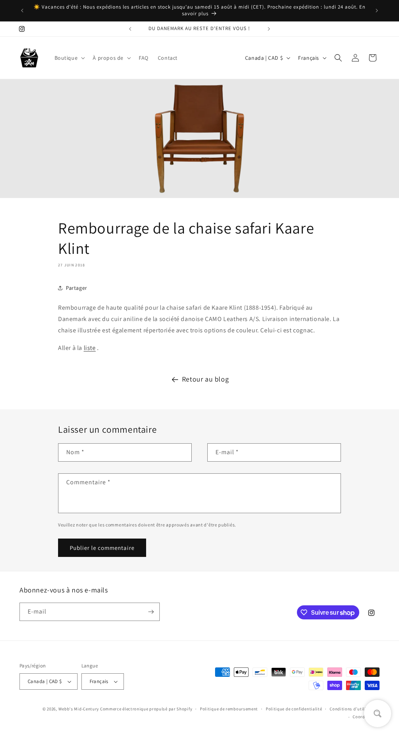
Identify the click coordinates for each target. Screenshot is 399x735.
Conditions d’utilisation (355, 709)
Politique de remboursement (229, 709)
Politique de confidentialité (294, 709)
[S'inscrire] (150, 612)
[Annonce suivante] (376, 10)
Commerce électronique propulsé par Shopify (146, 709)
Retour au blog (205, 379)
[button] (69, 58)
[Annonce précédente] (22, 10)
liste (90, 348)
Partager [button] (76, 287)
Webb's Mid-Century (78, 709)
